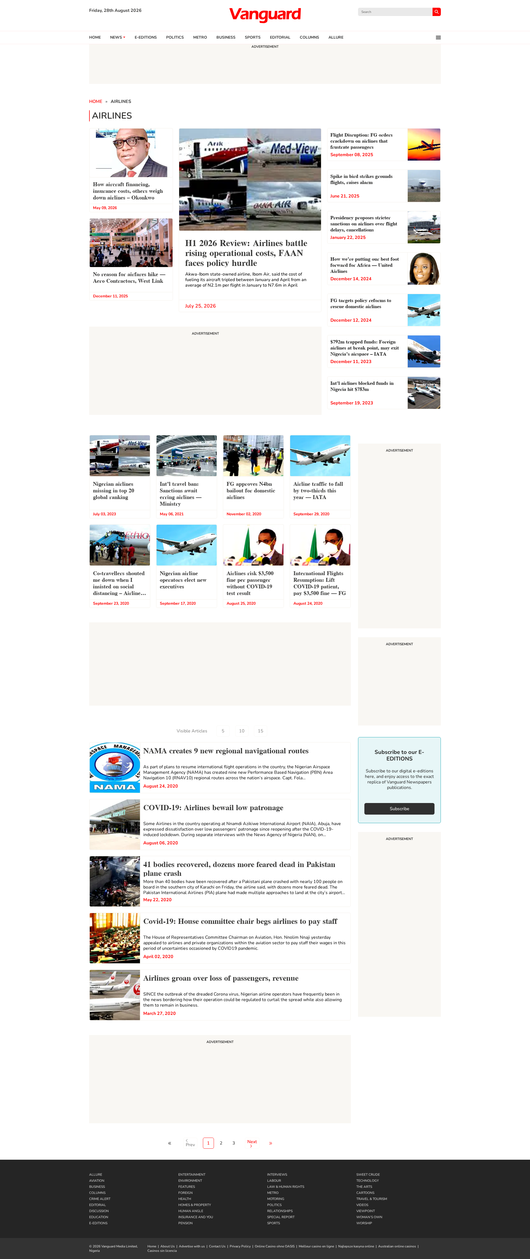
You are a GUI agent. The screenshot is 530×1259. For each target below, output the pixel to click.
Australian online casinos (397, 1246)
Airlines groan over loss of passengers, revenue (220, 977)
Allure (95, 1174)
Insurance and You (195, 1217)
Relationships (280, 1211)
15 (260, 731)
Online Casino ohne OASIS (275, 1246)
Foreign (185, 1193)
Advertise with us (192, 1246)
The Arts (364, 1187)
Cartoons (365, 1193)
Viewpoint (365, 1211)
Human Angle (190, 1211)
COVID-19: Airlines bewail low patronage (213, 807)
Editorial (280, 37)
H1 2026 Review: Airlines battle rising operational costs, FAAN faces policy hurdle (246, 252)
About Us (167, 1246)
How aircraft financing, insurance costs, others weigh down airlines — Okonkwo (128, 190)
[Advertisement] (220, 1079)
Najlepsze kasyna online (356, 1246)
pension (185, 1223)
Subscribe (399, 809)
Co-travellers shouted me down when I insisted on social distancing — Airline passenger (119, 583)
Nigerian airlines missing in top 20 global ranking (113, 490)
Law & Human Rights (285, 1187)
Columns (309, 37)
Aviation (96, 1180)
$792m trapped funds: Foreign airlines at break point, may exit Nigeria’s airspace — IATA (364, 347)
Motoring (275, 1199)
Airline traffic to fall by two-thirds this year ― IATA (318, 490)
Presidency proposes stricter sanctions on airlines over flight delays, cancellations (363, 223)
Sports (253, 37)
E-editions (146, 37)
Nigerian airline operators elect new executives (183, 579)
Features (186, 1187)
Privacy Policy (240, 1246)
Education (98, 1217)
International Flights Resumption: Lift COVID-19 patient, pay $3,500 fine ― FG (319, 582)
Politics (175, 37)
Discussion (99, 1211)
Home (95, 37)
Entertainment (191, 1174)
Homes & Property (194, 1205)
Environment (190, 1180)
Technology (367, 1180)
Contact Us (217, 1246)
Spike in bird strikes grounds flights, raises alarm (361, 178)
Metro (200, 37)
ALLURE (335, 37)
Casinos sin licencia (162, 1251)
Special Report (281, 1217)
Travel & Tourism (371, 1199)
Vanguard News (265, 15)
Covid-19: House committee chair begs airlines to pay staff (240, 920)
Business (225, 37)
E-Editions (98, 1223)
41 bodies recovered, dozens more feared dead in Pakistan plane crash (239, 867)
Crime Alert (99, 1199)
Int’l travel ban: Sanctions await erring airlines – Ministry (181, 493)
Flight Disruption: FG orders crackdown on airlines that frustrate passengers (361, 140)
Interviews (277, 1174)
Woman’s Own (369, 1217)
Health (184, 1199)
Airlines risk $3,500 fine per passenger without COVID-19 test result (250, 582)
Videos (362, 1205)
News (116, 37)
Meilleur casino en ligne (316, 1246)
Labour (274, 1180)
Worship (364, 1223)
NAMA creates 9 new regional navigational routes (226, 750)
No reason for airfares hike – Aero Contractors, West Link (129, 277)
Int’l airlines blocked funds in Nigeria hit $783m (362, 385)
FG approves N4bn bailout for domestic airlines (251, 490)
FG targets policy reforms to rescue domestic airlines (360, 302)
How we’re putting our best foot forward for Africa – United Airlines (364, 264)
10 (242, 731)
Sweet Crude (368, 1174)
